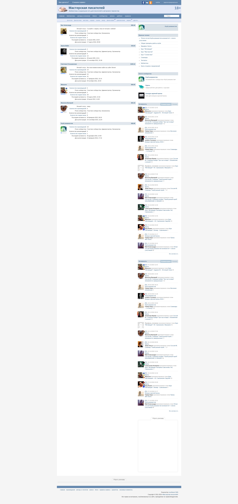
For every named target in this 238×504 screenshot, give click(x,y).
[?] (146, 107)
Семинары (144, 57)
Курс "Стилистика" (147, 54)
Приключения (121, 20)
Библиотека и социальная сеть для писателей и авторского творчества (94, 11)
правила (128, 16)
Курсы (147, 109)
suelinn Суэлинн (150, 140)
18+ (178, 8)
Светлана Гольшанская (69, 64)
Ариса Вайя (65, 45)
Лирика (129, 20)
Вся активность (173, 253)
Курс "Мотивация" (146, 49)
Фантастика (77, 20)
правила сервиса (105, 490)
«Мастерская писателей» (170, 494)
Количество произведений (78, 31)
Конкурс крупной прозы (152, 236)
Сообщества (103, 16)
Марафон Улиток (146, 46)
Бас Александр (66, 25)
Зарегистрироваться (171, 2)
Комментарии (166, 104)
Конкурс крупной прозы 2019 (154, 142)
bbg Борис (148, 228)
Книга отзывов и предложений (150, 66)
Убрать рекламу (158, 418)
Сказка (98, 20)
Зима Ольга (149, 188)
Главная (62, 490)
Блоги (95, 16)
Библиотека (144, 63)
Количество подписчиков (78, 37)
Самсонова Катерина (152, 208)
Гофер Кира (149, 131)
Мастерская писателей (87, 8)
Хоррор (92, 20)
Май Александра (150, 197)
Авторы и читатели (82, 490)
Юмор (103, 20)
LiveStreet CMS (173, 492)
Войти (158, 2)
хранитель (115, 490)
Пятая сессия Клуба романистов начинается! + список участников (161, 248)
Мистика (85, 20)
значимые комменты (126, 490)
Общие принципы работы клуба (151, 43)
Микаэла (64, 84)
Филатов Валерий (67, 103)
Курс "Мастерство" (147, 52)
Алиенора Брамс (150, 158)
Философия (110, 20)
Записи (112, 16)
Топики (174, 104)
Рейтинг (119, 16)
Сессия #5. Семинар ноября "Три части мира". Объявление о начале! (161, 160)
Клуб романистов (67, 123)
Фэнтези (69, 20)
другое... (136, 20)
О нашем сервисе (78, 2)
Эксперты (144, 60)
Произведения (70, 490)
